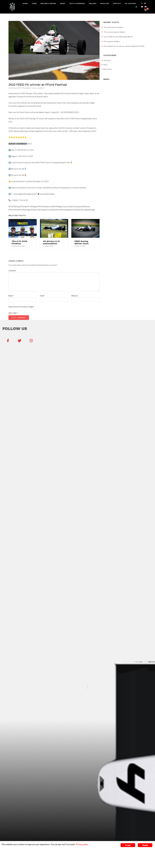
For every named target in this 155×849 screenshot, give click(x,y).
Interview (107, 60)
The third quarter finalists (113, 27)
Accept (128, 845)
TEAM (34, 3)
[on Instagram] (31, 340)
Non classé (26, 88)
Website (74, 296)
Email (42, 296)
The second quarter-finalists (114, 32)
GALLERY (92, 3)
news (62, 3)
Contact (117, 3)
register (104, 3)
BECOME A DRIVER (48, 3)
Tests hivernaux (77, 3)
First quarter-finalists (112, 41)
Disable (145, 845)
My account (130, 3)
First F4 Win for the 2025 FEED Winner (118, 37)
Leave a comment (38, 88)
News (105, 65)
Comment (12, 271)
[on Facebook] (7, 340)
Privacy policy (82, 844)
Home (25, 3)
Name (11, 296)
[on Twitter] (19, 340)
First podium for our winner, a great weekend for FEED (124, 46)
